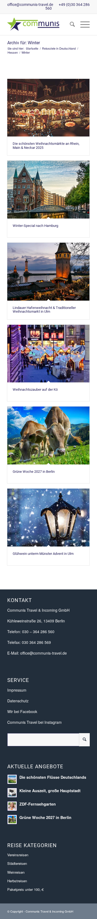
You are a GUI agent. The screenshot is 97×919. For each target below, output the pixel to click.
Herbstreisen (17, 880)
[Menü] (82, 24)
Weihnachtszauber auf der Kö (35, 389)
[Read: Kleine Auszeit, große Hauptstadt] (12, 793)
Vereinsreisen (17, 854)
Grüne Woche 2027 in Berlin (34, 472)
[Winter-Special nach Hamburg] (48, 190)
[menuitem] (69, 24)
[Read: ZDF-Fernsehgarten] (12, 806)
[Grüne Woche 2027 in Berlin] (48, 435)
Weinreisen (16, 872)
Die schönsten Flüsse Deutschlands (52, 777)
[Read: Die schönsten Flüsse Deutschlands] (12, 779)
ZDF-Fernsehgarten (37, 804)
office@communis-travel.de (30, 4)
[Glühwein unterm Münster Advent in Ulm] (48, 518)
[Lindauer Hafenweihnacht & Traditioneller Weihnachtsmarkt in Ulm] (48, 272)
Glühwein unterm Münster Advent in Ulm (43, 554)
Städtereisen (17, 863)
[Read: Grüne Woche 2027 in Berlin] (12, 819)
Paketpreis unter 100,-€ (25, 889)
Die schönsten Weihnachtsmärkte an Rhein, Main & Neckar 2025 (46, 145)
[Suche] (69, 24)
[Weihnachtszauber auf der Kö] (48, 354)
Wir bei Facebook (22, 711)
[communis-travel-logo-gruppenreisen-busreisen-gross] (40, 24)
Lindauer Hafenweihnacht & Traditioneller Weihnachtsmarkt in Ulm (44, 309)
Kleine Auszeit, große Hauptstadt (50, 790)
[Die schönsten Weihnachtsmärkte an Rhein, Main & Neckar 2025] (48, 108)
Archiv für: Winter (23, 42)
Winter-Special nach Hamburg (35, 226)
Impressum (16, 690)
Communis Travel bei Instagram (34, 722)
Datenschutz (18, 700)
